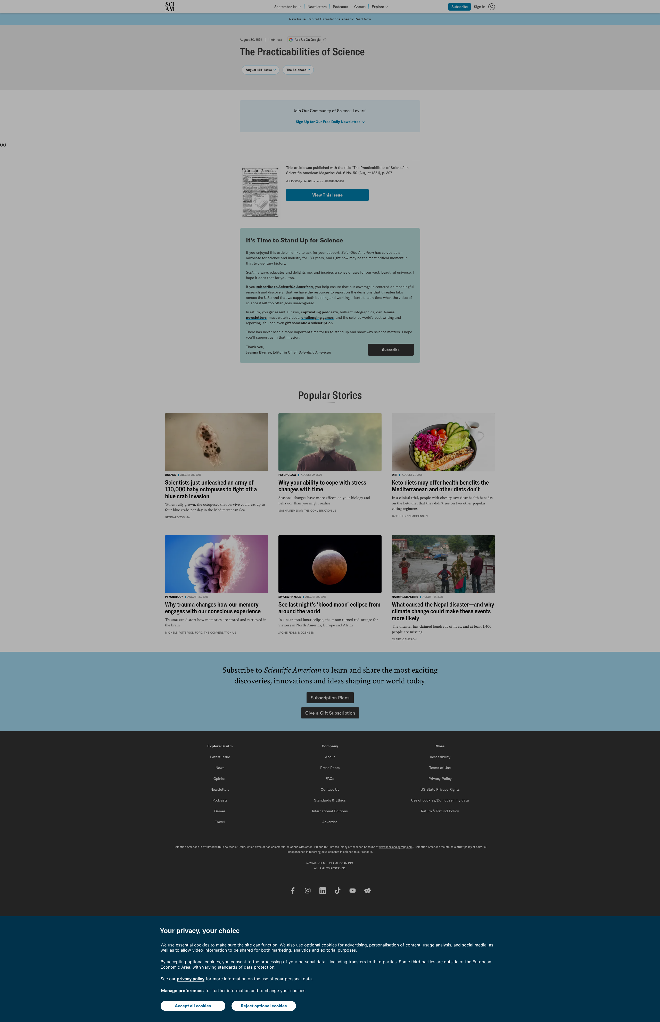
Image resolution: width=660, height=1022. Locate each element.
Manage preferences (182, 990)
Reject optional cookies (264, 1005)
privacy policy (190, 978)
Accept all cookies (193, 1005)
